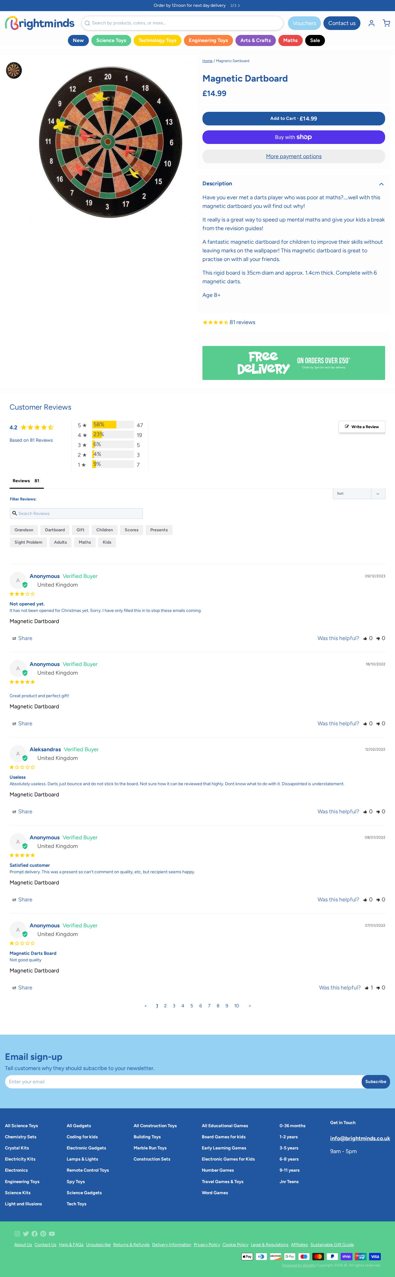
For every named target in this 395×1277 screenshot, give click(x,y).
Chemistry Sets (20, 1137)
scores (132, 530)
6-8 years (289, 1159)
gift (81, 530)
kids (107, 542)
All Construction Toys (155, 1125)
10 (236, 1006)
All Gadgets (79, 1125)
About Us (23, 1244)
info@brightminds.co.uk (360, 1138)
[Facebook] (34, 1234)
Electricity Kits (20, 1159)
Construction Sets (152, 1159)
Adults (60, 542)
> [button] (249, 1006)
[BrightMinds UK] (39, 23)
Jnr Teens (289, 1181)
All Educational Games (225, 1125)
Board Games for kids (224, 1137)
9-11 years (290, 1170)
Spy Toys (76, 1181)
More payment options (294, 156)
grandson (24, 530)
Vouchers (304, 23)
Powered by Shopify (298, 1265)
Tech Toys (76, 1204)
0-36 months (293, 1125)
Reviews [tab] (21, 480)
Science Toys (111, 40)
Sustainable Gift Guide (332, 1244)
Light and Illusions (23, 1204)
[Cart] (384, 23)
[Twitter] (26, 1234)
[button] (293, 118)
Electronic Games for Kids (228, 1159)
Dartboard (55, 530)
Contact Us (45, 1244)
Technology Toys (158, 40)
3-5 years (289, 1148)
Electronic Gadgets (86, 1148)
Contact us (342, 23)
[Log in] (369, 23)
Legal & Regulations (270, 1244)
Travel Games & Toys (222, 1181)
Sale (315, 40)
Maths (290, 40)
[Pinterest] (43, 1234)
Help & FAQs (71, 1244)
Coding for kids (82, 1137)
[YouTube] (52, 1234)
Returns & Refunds (131, 1244)
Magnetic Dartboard (34, 621)
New (78, 40)
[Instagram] (17, 1234)
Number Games (218, 1170)
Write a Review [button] (365, 426)
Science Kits (18, 1192)
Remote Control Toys (88, 1170)
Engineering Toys (208, 40)
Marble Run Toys (150, 1148)
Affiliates (299, 1244)
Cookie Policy (235, 1244)
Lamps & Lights (82, 1159)
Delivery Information (171, 1244)
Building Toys (147, 1137)
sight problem (28, 542)
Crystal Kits (17, 1148)
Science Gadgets (84, 1192)
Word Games (215, 1192)
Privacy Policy (207, 1244)
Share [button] (24, 638)
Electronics (16, 1170)
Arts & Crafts (255, 40)
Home (207, 61)
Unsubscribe (98, 1244)
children (104, 530)
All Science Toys (21, 1125)
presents (159, 530)
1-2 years (289, 1137)
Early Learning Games (224, 1148)
